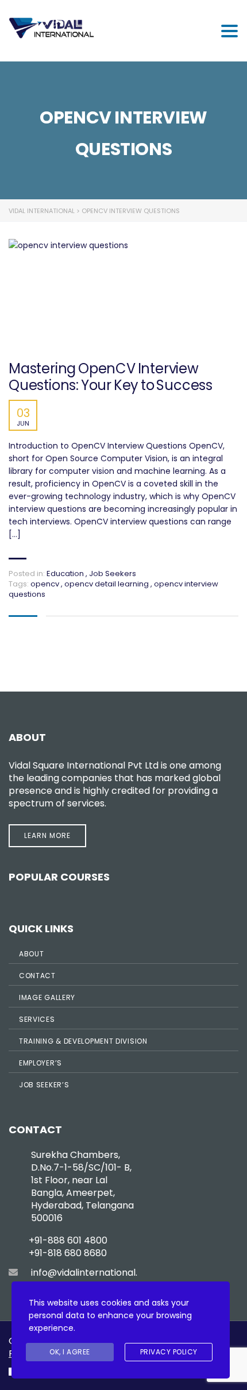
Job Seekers (112, 573)
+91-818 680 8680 (68, 1253)
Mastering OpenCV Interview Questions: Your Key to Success (111, 377)
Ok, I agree (69, 1352)
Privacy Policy (169, 1352)
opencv (45, 583)
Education (65, 573)
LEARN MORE (47, 835)
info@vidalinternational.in (88, 1272)
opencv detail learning (107, 583)
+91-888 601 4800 (68, 1240)
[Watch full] (115, 294)
